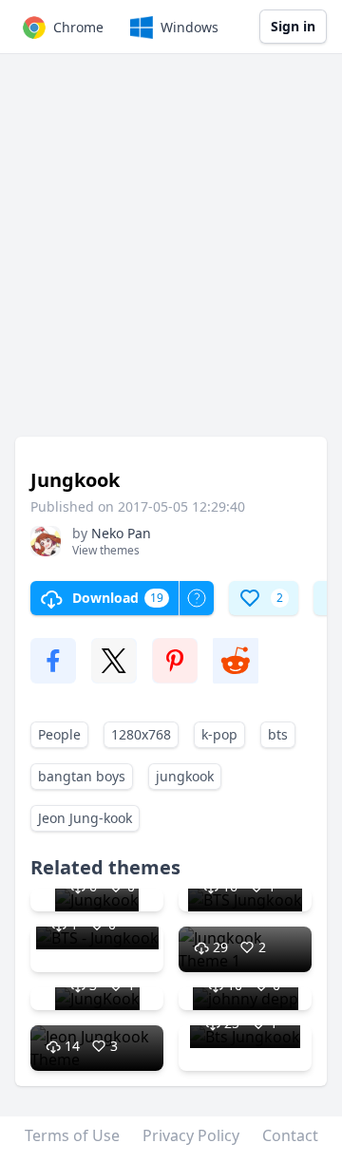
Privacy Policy (190, 1135)
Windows (189, 27)
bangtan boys (81, 776)
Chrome (78, 27)
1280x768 (141, 734)
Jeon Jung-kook (85, 818)
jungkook (185, 776)
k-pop (219, 734)
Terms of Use (72, 1135)
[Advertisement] (171, 254)
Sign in (293, 26)
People (59, 734)
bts (278, 734)
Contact (290, 1135)
